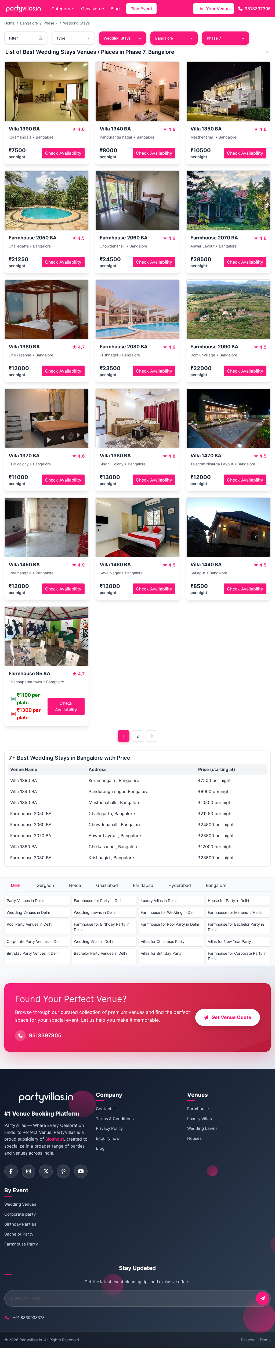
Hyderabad (179, 885)
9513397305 (258, 8)
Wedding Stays (76, 23)
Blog (115, 8)
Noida (75, 885)
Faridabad (143, 885)
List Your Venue (213, 8)
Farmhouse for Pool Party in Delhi (170, 924)
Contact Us (107, 1108)
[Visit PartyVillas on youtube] (81, 1171)
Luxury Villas (199, 1118)
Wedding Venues (20, 1204)
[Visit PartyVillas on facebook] (11, 1171)
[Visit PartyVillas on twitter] (46, 1171)
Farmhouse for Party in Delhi (98, 900)
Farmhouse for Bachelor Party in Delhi (236, 927)
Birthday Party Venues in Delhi (33, 953)
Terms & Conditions (115, 1118)
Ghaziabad (107, 885)
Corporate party (20, 1214)
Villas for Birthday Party (161, 953)
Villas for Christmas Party (162, 941)
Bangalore (29, 23)
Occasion (90, 8)
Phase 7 (50, 23)
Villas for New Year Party (229, 941)
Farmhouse (198, 1108)
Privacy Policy (109, 1128)
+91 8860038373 (29, 1317)
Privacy (247, 1340)
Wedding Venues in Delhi (28, 912)
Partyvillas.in (31, 1340)
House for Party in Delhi (228, 900)
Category (60, 8)
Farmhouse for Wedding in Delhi (168, 912)
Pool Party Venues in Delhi (29, 924)
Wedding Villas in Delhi (93, 941)
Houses (194, 1138)
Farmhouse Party (21, 1244)
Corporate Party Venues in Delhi (34, 941)
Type (60, 38)
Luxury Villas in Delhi (158, 900)
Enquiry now (108, 1138)
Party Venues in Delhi (25, 900)
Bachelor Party (18, 1234)
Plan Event (141, 8)
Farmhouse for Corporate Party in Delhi (237, 956)
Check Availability (63, 153)
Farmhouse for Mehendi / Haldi (235, 912)
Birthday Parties (20, 1224)
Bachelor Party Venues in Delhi (100, 953)
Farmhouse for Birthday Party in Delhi (101, 927)
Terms (265, 1340)
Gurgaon (45, 885)
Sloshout (54, 1139)
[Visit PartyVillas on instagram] (28, 1171)
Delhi (16, 885)
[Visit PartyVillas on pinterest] (63, 1171)
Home (9, 23)
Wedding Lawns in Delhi (94, 912)
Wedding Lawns (202, 1128)
